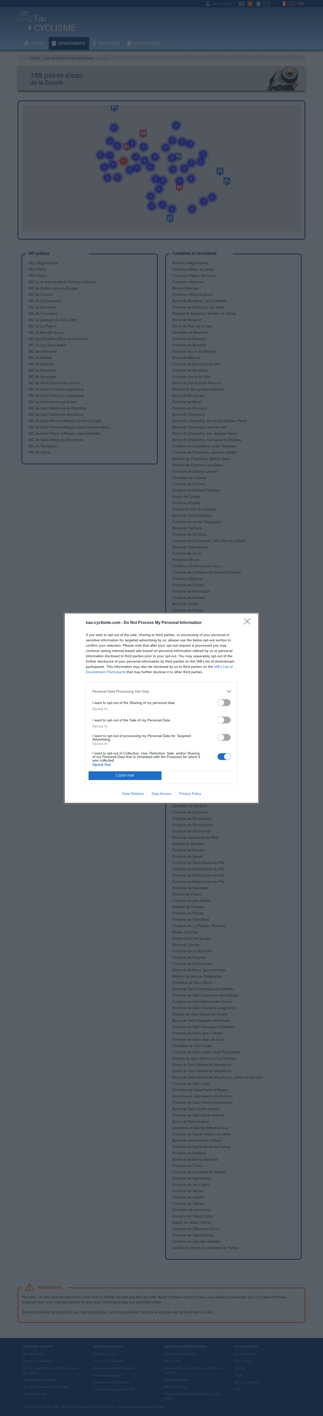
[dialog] (161, 708)
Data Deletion (133, 794)
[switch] (224, 702)
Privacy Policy (190, 794)
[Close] (249, 623)
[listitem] (161, 691)
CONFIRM (125, 775)
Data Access (161, 794)
